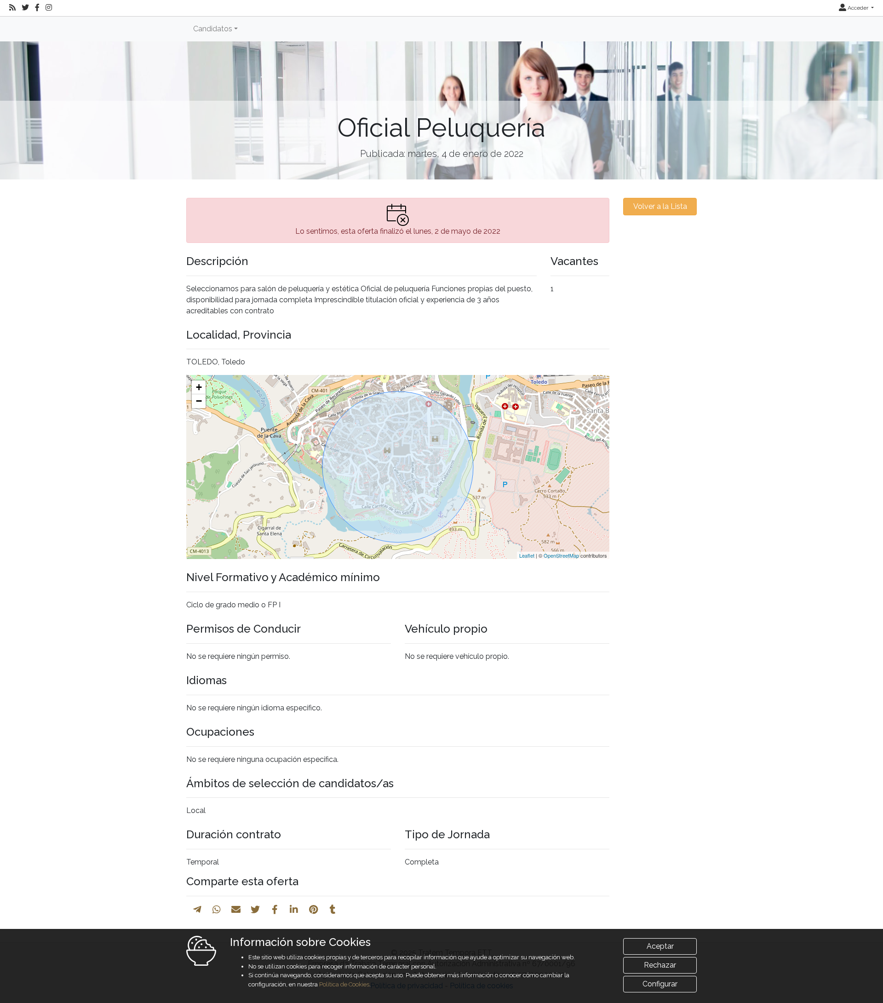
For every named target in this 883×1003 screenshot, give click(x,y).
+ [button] (199, 387)
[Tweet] (255, 909)
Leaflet (526, 555)
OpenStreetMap (561, 555)
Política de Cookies (344, 984)
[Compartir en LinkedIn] (294, 909)
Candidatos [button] (212, 28)
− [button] (199, 401)
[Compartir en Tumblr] (333, 909)
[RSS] (12, 8)
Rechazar (660, 965)
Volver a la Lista (660, 206)
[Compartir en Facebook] (275, 909)
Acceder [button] (858, 8)
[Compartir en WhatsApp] (216, 909)
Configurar (659, 984)
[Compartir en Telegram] (197, 909)
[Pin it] (313, 909)
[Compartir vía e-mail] (236, 909)
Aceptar (660, 946)
